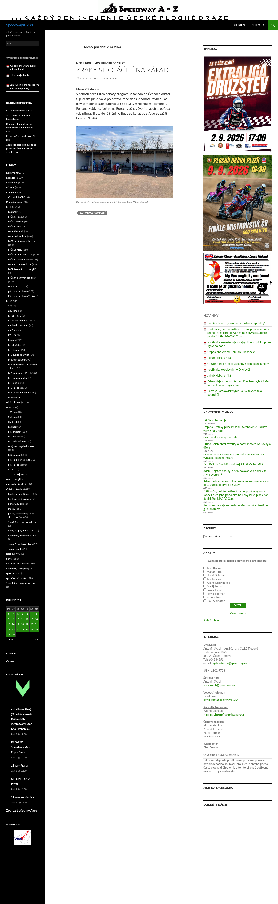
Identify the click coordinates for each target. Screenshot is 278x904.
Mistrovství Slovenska (19, 499)
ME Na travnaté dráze (19, 392)
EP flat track (14, 330)
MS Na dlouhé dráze (19, 460)
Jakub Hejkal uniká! (219, 358)
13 (31, 619)
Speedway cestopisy (17, 568)
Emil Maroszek (216, 601)
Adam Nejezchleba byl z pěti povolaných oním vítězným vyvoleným (21, 148)
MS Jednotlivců (16, 441)
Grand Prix (12, 182)
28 (36, 629)
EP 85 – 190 (14, 315)
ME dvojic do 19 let (18, 355)
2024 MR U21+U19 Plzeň (93, 213)
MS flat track (15, 436)
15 (8, 624)
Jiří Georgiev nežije (214, 420)
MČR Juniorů (84, 63)
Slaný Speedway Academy (22, 522)
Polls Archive (211, 620)
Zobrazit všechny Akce (21, 810)
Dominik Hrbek (216, 575)
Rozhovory (12, 554)
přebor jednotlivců (18, 291)
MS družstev (14, 432)
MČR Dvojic (14, 226)
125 (10, 306)
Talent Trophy (15, 549)
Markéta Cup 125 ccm (20, 494)
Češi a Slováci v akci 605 (19, 110)
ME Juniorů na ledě (18, 378)
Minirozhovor (13, 402)
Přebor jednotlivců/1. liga (21, 296)
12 (27, 619)
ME (8, 301)
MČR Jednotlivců (17, 236)
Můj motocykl (13, 479)
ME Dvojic (13, 350)
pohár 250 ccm (16, 504)
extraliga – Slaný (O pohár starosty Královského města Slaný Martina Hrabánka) (22, 719)
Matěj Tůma (214, 586)
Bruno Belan (214, 597)
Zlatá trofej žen (16, 474)
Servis (9, 559)
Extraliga (10, 177)
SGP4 (11, 469)
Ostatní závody (14, 489)
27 (31, 629)
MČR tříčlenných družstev (22, 278)
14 (36, 619)
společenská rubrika (16, 578)
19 (27, 624)
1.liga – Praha (19, 765)
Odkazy (10, 661)
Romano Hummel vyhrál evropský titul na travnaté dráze (19, 128)
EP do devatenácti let (19, 320)
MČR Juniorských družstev (22, 241)
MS (8, 407)
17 (17, 624)
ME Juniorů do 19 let (19, 373)
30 (13, 634)
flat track (13, 422)
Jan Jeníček (214, 579)
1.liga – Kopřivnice (22, 797)
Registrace (240, 25)
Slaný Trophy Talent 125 (21, 530)
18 (22, 624)
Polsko (11, 508)
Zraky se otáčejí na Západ (122, 70)
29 (8, 634)
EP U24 (12, 335)
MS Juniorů (14, 455)
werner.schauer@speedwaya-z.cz (223, 714)
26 (27, 629)
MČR (9, 207)
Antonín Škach (107, 78)
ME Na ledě (14, 388)
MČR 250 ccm (16, 221)
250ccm (12, 311)
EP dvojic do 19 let (18, 325)
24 (17, 629)
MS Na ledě (14, 465)
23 (13, 629)
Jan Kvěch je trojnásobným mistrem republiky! (236, 323)
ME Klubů (13, 383)
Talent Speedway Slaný (20, 544)
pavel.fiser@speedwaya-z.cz (220, 700)
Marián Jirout (215, 572)
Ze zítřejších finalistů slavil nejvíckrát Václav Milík (233, 464)
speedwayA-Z (13, 573)
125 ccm (13, 412)
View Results (238, 613)
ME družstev (14, 345)
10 (17, 619)
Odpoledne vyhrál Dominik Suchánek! (231, 352)
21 (36, 624)
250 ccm (13, 417)
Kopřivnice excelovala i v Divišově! (228, 369)
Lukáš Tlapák (215, 590)
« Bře (10, 639)
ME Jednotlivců (16, 359)
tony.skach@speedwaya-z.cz (221, 685)
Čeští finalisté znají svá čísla (220, 437)
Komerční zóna (14, 202)
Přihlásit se (259, 25)
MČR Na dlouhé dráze (20, 259)
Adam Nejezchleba (218, 583)
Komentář (11, 192)
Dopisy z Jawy (13, 173)
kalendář (12, 212)
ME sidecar (14, 397)
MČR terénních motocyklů (22, 269)
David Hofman (216, 594)
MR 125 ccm (15, 286)
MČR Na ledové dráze (19, 264)
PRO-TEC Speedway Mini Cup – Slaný (20, 747)
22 (8, 629)
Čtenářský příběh (17, 197)
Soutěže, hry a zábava (17, 563)
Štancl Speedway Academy (20, 583)
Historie (10, 187)
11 (22, 619)
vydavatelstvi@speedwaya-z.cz (231, 663)
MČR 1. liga (14, 217)
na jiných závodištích (17, 484)
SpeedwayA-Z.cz (19, 25)
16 (13, 624)
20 (31, 624)
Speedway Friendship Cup (22, 535)
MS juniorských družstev (21, 446)
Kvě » (35, 639)
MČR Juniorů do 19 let (110, 63)
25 (22, 629)
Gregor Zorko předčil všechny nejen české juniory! (238, 364)
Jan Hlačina (214, 568)
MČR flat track (16, 231)
